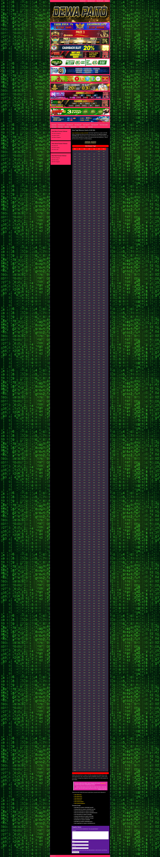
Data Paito (67, 127)
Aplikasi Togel (73, 127)
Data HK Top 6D (82, 1)
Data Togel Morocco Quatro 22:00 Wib (83, 130)
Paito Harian (60, 127)
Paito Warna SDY (61, 124)
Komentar (74, 830)
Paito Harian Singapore (79, 803)
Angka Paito (90, 127)
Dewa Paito (54, 124)
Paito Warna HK (70, 124)
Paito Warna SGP (78, 124)
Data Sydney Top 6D (91, 1)
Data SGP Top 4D (100, 1)
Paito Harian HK (86, 124)
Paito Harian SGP (94, 124)
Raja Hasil (107, 1)
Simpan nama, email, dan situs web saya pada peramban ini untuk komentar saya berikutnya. (90, 850)
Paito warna (54, 127)
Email (73, 843)
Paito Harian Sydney (104, 124)
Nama (73, 840)
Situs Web (74, 846)
